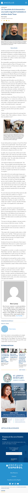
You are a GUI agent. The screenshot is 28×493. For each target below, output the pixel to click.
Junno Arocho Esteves (23, 364)
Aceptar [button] (3, 490)
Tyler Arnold (3, 363)
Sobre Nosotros (14, 472)
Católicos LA (4, 7)
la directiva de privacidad (21, 487)
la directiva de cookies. (5, 488)
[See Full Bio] (23, 316)
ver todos (22, 369)
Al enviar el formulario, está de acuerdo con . (13, 449)
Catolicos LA (3, 323)
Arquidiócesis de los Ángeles (14, 479)
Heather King (12, 358)
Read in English (14, 48)
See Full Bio (19, 315)
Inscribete (14, 459)
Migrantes (7, 323)
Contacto (14, 476)
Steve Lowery (4, 16)
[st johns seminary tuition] (14, 423)
